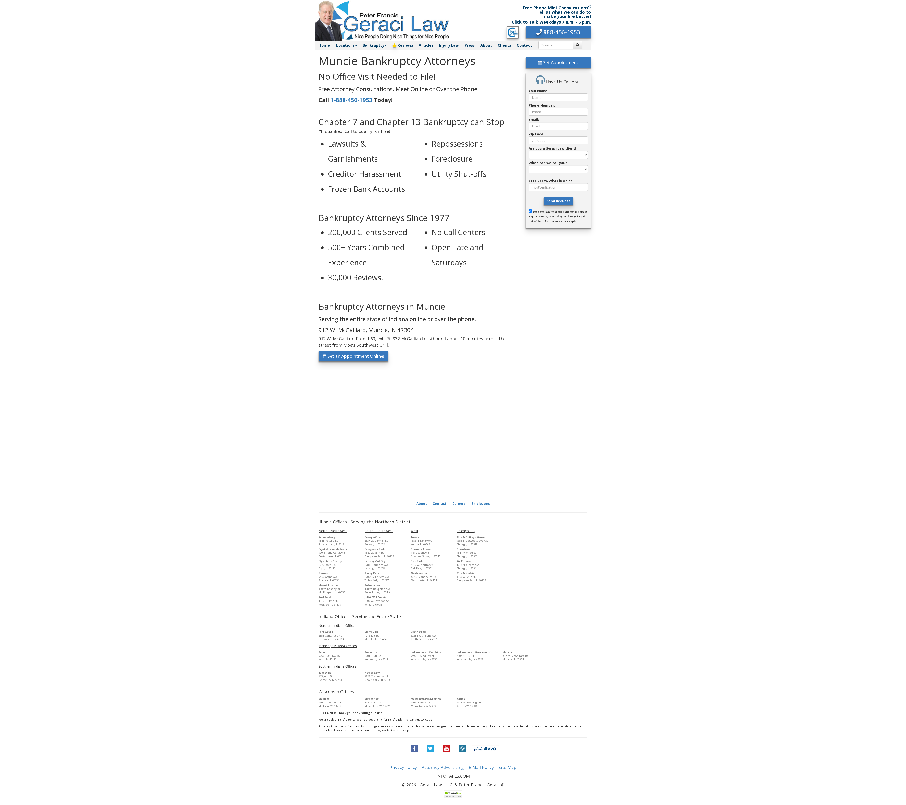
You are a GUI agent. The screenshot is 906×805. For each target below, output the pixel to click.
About (486, 45)
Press (470, 45)
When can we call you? (548, 162)
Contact (524, 45)
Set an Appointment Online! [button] (355, 356)
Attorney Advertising (443, 767)
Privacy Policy (403, 767)
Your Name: (538, 91)
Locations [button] (345, 45)
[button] (558, 32)
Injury (449, 45)
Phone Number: (542, 105)
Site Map (507, 767)
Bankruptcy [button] (373, 45)
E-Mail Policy (481, 767)
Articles (426, 45)
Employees (480, 503)
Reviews (405, 45)
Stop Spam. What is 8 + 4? (550, 180)
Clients (504, 45)
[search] (577, 45)
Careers (459, 503)
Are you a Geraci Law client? (553, 148)
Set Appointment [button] (560, 62)
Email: (534, 119)
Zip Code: (536, 134)
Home (324, 45)
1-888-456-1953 (352, 100)
